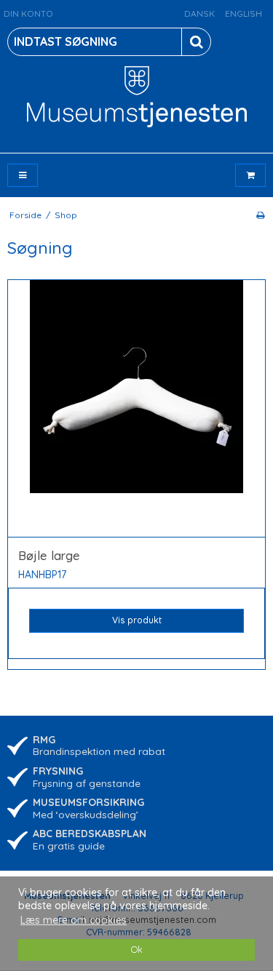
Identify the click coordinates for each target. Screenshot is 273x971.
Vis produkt (137, 620)
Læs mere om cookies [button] (73, 920)
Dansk (199, 13)
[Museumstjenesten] (136, 96)
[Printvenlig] (260, 214)
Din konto (28, 13)
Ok (137, 949)
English (243, 13)
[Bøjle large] (136, 409)
